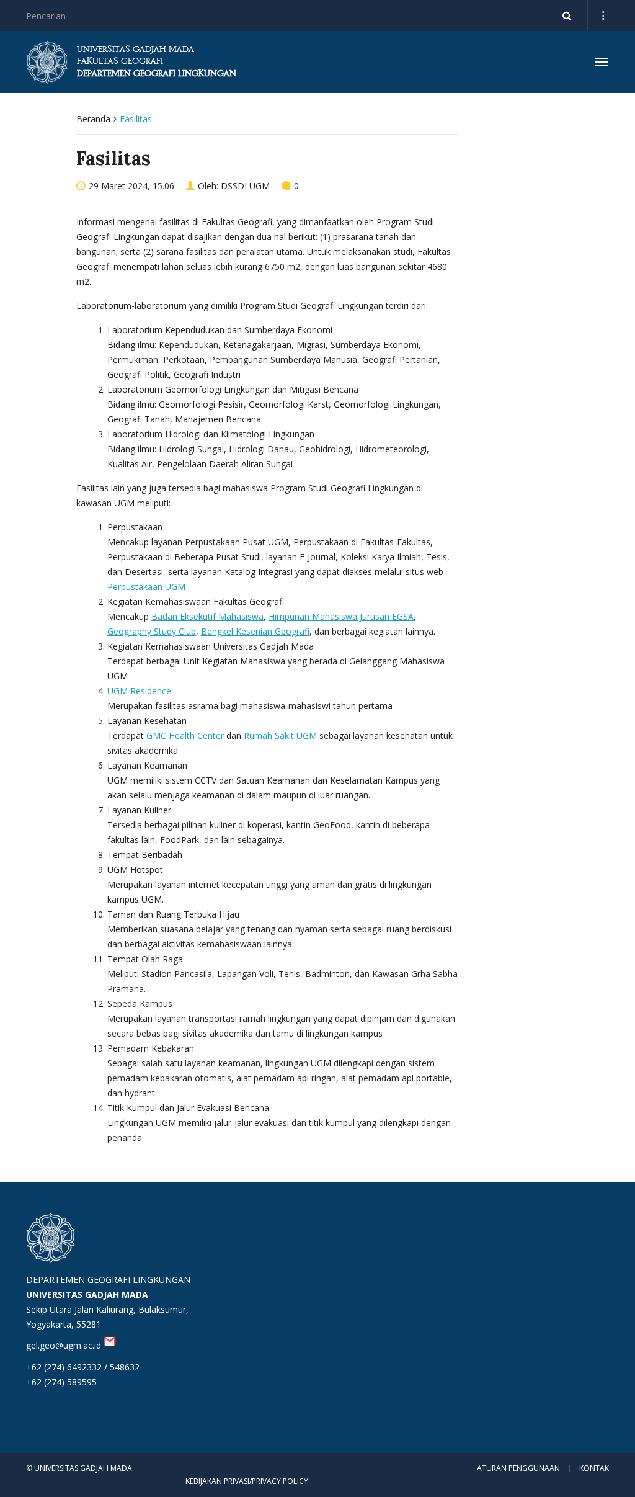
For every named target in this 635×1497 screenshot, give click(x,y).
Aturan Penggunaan (518, 1468)
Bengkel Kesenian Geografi (255, 631)
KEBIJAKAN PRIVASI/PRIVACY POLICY (246, 1481)
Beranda (93, 119)
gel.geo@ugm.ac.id (65, 1345)
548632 (125, 1367)
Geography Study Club (151, 631)
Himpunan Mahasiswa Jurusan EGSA (341, 616)
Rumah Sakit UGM (280, 735)
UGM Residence (139, 691)
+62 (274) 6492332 (64, 1367)
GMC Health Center (185, 735)
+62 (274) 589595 (61, 1382)
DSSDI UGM (245, 186)
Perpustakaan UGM (146, 586)
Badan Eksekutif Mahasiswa (207, 616)
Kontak (594, 1468)
